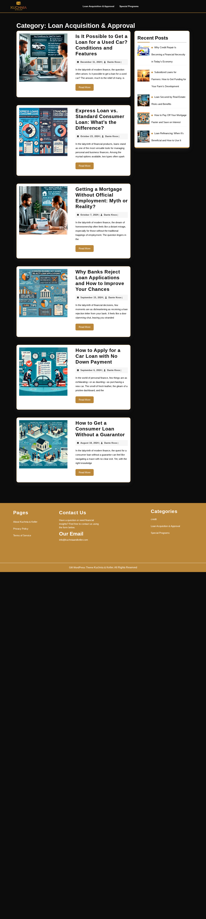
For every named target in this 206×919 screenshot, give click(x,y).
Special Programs (129, 6)
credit (154, 519)
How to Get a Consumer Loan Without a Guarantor (100, 428)
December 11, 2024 (91, 62)
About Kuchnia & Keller (25, 521)
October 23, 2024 (90, 136)
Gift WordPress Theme (81, 567)
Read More (86, 88)
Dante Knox (113, 62)
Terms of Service (22, 535)
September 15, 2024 (91, 297)
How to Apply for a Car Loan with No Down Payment (98, 356)
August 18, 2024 (89, 443)
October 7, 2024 (89, 215)
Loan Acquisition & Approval (98, 6)
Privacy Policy (20, 528)
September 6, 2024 (91, 370)
